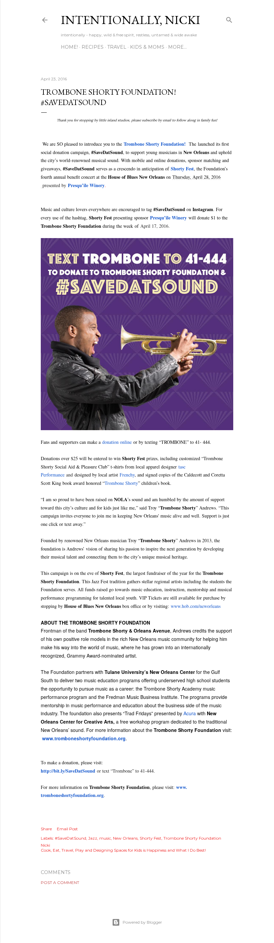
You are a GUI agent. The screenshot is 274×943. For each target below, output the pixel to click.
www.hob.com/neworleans (196, 606)
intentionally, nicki (130, 20)
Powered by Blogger (142, 922)
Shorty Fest (150, 838)
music (105, 838)
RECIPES (93, 47)
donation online (117, 442)
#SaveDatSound (70, 838)
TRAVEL (116, 47)
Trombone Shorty (121, 483)
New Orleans (125, 838)
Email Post (67, 828)
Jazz (92, 838)
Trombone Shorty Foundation (154, 143)
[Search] (229, 18)
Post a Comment (60, 882)
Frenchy (127, 475)
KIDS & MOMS (147, 47)
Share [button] (46, 828)
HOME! (69, 47)
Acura (189, 713)
